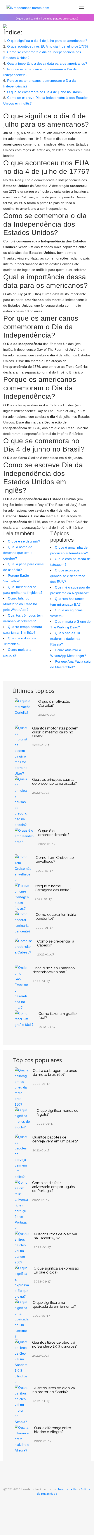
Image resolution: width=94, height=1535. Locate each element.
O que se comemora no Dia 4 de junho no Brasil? (44, 92)
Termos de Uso (68, 1489)
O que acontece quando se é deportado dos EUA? (67, 575)
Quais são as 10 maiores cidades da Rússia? (65, 638)
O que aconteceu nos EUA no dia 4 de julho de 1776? (48, 46)
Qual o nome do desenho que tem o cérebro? (18, 552)
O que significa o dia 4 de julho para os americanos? (47, 41)
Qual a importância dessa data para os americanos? (47, 63)
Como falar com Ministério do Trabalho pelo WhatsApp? (20, 604)
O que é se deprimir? (24, 541)
